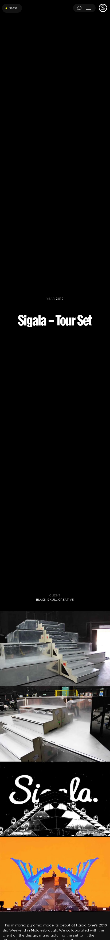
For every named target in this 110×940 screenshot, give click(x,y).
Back (13, 8)
